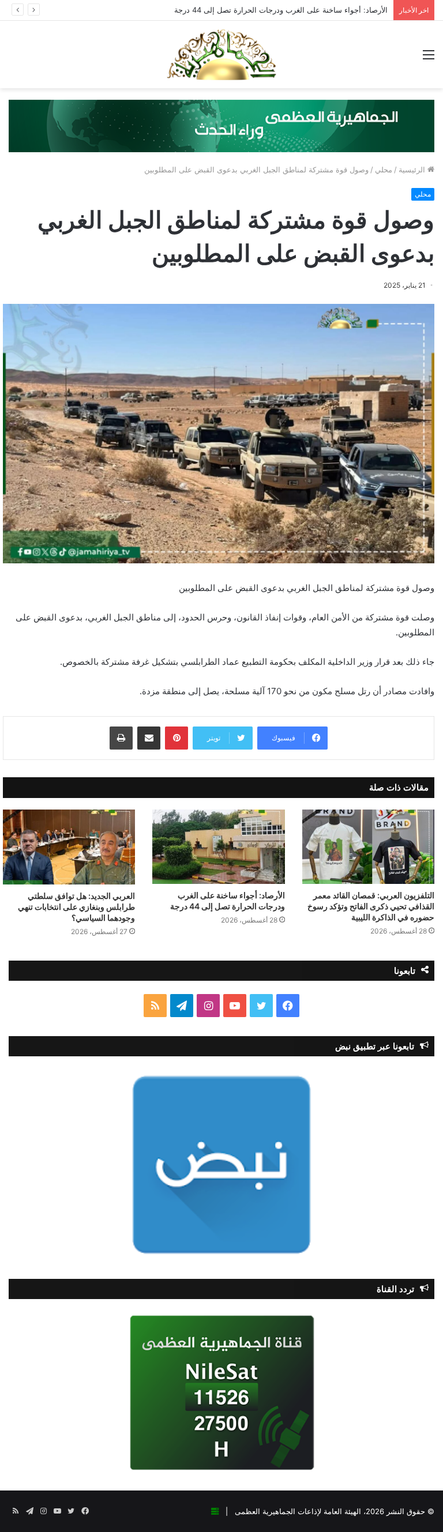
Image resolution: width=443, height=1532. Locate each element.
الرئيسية (413, 169)
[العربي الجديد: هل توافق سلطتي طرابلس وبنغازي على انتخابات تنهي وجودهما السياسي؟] (69, 847)
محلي (383, 169)
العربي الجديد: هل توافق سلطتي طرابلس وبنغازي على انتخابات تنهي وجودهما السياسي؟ (76, 907)
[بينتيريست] (176, 738)
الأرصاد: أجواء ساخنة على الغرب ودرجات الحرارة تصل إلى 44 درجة (281, 9)
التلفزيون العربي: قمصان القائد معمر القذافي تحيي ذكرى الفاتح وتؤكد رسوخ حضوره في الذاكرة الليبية (370, 906)
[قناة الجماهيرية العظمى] (221, 54)
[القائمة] (428, 58)
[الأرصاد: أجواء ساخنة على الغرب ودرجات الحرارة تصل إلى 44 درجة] (218, 847)
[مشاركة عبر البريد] (148, 738)
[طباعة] (121, 738)
